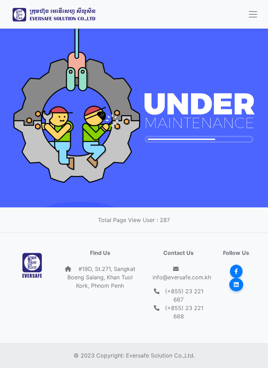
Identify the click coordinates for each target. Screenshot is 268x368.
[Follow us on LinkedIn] (236, 284)
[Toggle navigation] (253, 14)
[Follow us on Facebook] (236, 271)
